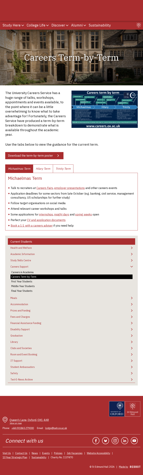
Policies (58, 453)
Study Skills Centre (20, 260)
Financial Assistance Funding (25, 323)
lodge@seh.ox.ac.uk (56, 428)
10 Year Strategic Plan (15, 457)
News (35, 453)
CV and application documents (46, 220)
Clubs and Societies (21, 348)
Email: (40, 428)
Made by (129, 467)
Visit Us (7, 453)
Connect (15, 440)
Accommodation (19, 304)
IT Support (16, 360)
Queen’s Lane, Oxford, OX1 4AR (29, 421)
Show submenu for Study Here (22, 25)
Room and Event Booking (23, 354)
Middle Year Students (23, 286)
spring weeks (83, 214)
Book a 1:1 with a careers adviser (32, 225)
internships (46, 214)
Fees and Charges (20, 316)
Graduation (16, 335)
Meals (13, 298)
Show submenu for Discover (67, 25)
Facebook (95, 440)
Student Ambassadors (22, 367)
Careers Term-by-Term (23, 276)
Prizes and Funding (20, 310)
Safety (14, 373)
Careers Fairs (44, 188)
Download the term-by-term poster (30, 155)
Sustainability (39, 457)
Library (14, 341)
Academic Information (22, 254)
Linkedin (124, 440)
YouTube (134, 440)
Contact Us (21, 453)
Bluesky (105, 440)
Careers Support (19, 266)
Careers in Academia (22, 272)
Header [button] (138, 25)
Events (46, 453)
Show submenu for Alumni (84, 25)
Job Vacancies (74, 453)
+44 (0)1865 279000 (23, 428)
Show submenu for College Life (47, 25)
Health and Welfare (21, 247)
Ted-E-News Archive (21, 379)
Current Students (21, 241)
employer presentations (69, 188)
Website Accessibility (98, 453)
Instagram (115, 440)
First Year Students (21, 281)
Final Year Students (21, 290)
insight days (61, 214)
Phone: (6, 428)
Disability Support (20, 329)
